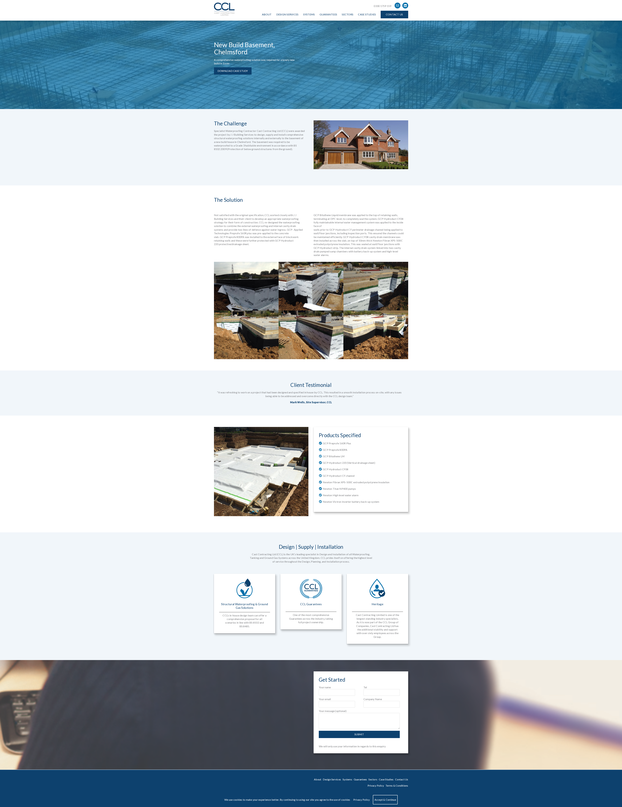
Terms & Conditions (397, 785)
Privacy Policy (376, 785)
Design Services (287, 14)
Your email (325, 699)
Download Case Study (233, 70)
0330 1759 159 (382, 5)
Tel (365, 687)
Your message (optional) (332, 710)
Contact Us (394, 14)
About (266, 14)
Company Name (372, 699)
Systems (309, 14)
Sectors (347, 14)
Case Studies (367, 14)
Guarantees (328, 14)
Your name (325, 687)
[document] (311, 799)
